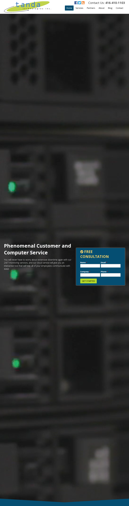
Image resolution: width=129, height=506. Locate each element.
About (101, 8)
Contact (119, 8)
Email (104, 262)
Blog (110, 8)
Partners (91, 8)
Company (85, 272)
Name (83, 262)
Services (79, 8)
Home (69, 8)
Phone (104, 272)
